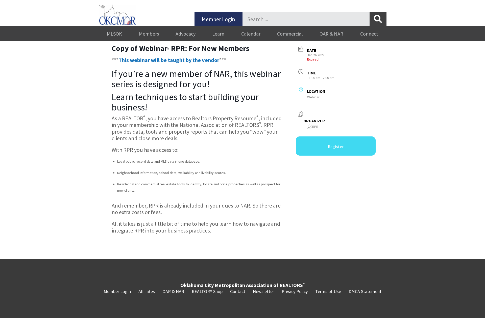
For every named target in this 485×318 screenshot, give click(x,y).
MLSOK (114, 34)
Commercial (290, 34)
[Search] (378, 19)
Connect (369, 34)
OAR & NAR (331, 34)
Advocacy (186, 34)
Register (336, 146)
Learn (218, 34)
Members (149, 34)
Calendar (250, 34)
